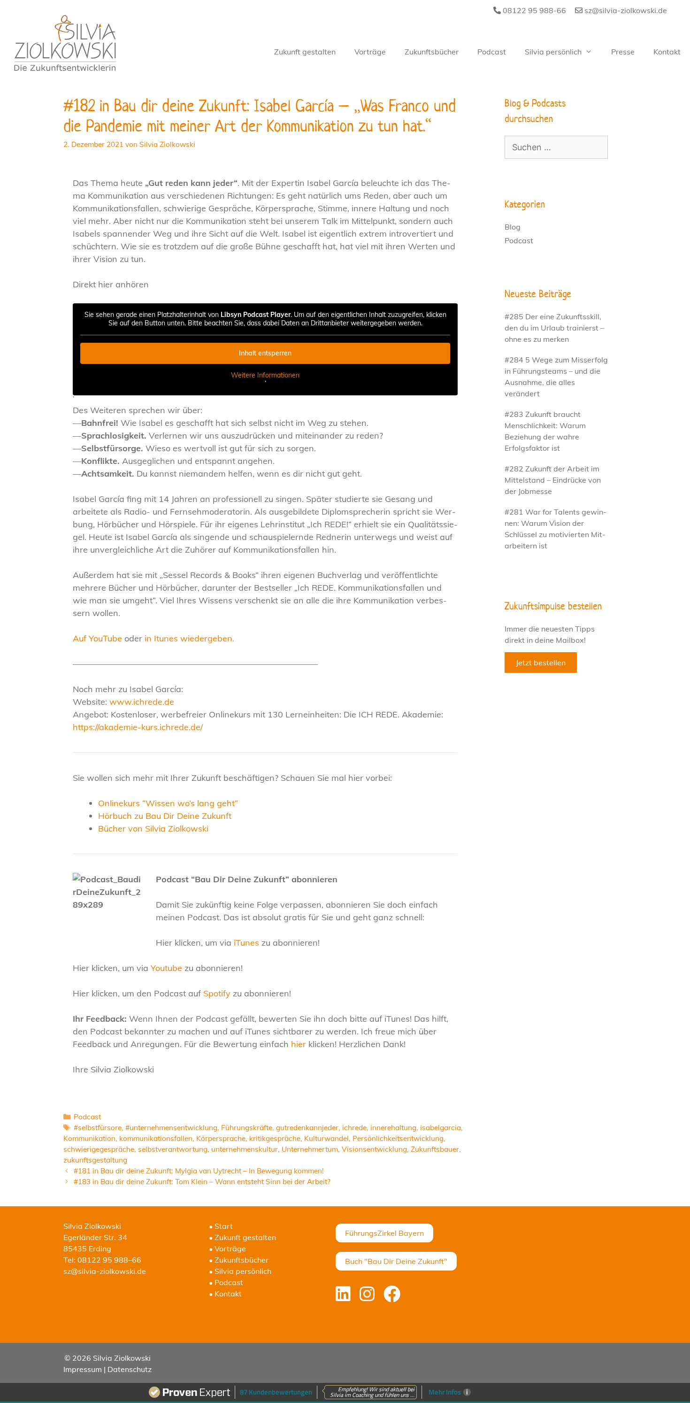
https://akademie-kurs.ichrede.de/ (138, 727)
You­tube (166, 968)
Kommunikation (89, 1138)
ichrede (354, 1127)
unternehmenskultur (244, 1149)
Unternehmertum (310, 1149)
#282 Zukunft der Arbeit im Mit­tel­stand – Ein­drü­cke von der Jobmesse (553, 480)
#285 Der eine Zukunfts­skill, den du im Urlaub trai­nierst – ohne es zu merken (554, 328)
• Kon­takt (225, 1293)
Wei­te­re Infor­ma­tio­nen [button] (265, 375)
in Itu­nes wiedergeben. (189, 638)
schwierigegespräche (98, 1149)
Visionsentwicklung (374, 1149)
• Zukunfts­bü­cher (238, 1259)
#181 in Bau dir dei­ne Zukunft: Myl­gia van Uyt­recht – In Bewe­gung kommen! (199, 1170)
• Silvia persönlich (240, 1271)
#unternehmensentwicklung (171, 1127)
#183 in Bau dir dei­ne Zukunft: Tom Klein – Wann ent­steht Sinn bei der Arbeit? (202, 1181)
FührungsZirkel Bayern (384, 1233)
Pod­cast (491, 51)
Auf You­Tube (97, 638)
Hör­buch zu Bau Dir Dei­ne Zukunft (164, 815)
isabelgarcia (440, 1127)
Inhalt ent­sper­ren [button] (265, 353)
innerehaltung (393, 1127)
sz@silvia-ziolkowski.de (625, 10)
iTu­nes (246, 942)
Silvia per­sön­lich (553, 51)
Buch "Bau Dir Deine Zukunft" (396, 1261)
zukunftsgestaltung (95, 1160)
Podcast (87, 1116)
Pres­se (623, 51)
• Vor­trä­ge (227, 1248)
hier (298, 1044)
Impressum (82, 1369)
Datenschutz (129, 1369)
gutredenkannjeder (307, 1127)
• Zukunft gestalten (242, 1237)
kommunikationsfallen (155, 1138)
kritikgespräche (274, 1138)
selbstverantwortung (172, 1149)
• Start (221, 1226)
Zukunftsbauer (435, 1149)
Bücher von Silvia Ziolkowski (153, 828)
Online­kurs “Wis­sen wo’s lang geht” (168, 803)
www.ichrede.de (141, 701)
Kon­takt (667, 51)
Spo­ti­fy (216, 993)
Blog (513, 226)
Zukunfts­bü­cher (432, 51)
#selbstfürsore (98, 1127)
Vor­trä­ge (370, 51)
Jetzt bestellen (541, 662)
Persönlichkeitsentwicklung (398, 1138)
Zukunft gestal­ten (305, 51)
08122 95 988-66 (533, 10)
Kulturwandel (326, 1138)
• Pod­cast (226, 1282)
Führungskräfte (246, 1127)
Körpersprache (220, 1138)
